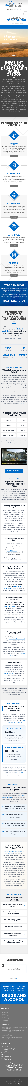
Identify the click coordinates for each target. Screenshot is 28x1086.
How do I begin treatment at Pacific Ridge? (13, 934)
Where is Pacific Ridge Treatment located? (13, 905)
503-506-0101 (16, 20)
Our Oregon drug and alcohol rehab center (13, 86)
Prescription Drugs (8, 435)
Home (3, 1011)
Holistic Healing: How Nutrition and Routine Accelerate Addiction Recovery (14, 1027)
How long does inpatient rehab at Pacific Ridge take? (13, 912)
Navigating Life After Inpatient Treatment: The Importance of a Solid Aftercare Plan (13, 1031)
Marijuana (22, 435)
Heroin (22, 425)
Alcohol (8, 420)
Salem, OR (22, 88)
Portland (17, 92)
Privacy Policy (5, 1020)
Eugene (25, 92)
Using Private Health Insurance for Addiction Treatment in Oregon (12, 1038)
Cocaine (22, 430)
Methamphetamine (8, 430)
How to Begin (5, 1012)
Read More (14, 156)
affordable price (12, 551)
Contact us (20, 442)
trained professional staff (17, 639)
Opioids (8, 425)
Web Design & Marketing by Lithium (14, 1081)
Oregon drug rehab (9, 606)
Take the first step (13, 471)
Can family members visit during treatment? (13, 927)
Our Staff (4, 1017)
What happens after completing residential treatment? (13, 941)
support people (8, 673)
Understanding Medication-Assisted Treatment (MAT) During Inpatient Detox (14, 1034)
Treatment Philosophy (7, 1018)
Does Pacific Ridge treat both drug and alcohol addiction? (13, 920)
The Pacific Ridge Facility (7, 1015)
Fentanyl (22, 420)
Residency (4, 1014)
